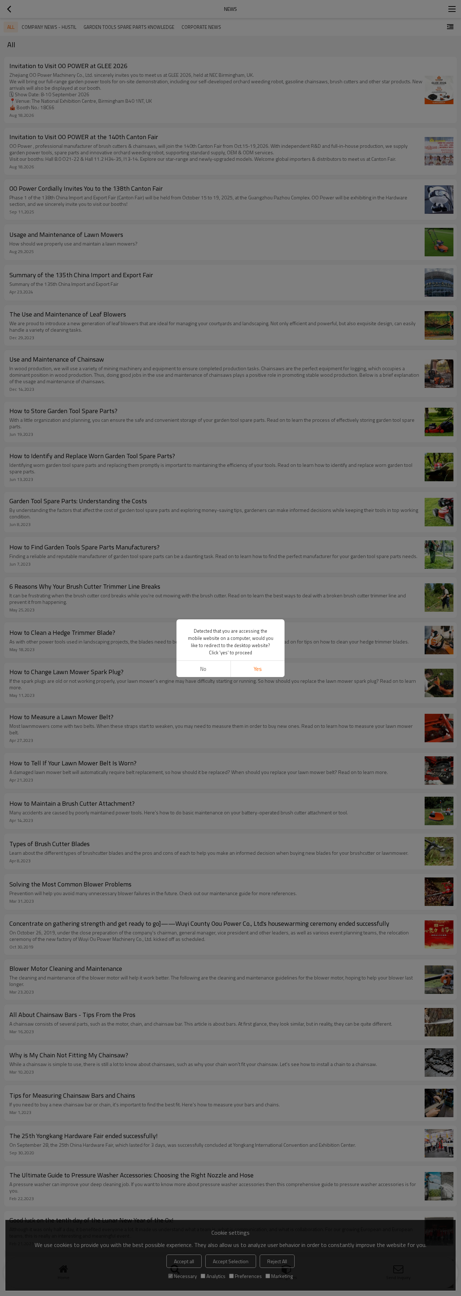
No (203, 669)
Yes (258, 669)
